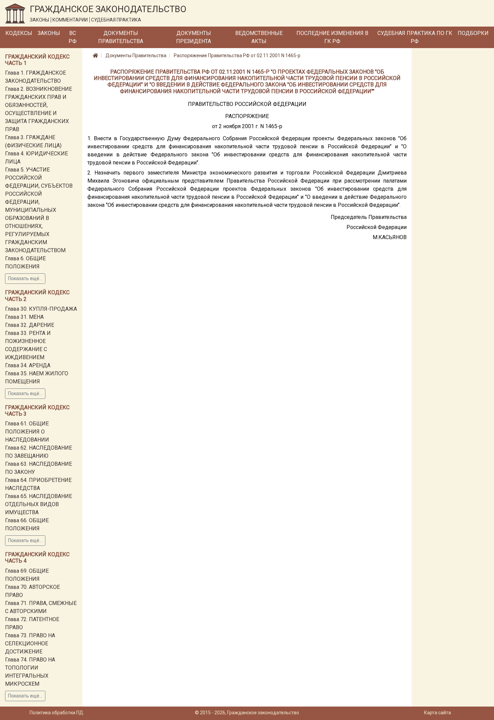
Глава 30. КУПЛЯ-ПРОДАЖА (41, 309)
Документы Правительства (120, 37)
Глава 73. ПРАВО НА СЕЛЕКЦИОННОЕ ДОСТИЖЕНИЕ (30, 643)
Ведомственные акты (259, 37)
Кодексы (18, 33)
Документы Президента (193, 37)
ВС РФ (73, 37)
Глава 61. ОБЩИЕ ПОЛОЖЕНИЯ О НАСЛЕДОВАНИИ (27, 431)
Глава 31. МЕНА (24, 317)
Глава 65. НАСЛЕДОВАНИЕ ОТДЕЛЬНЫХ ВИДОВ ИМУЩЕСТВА (38, 504)
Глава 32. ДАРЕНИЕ (29, 325)
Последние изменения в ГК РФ (332, 37)
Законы (49, 33)
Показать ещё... (25, 278)
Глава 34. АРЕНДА (27, 365)
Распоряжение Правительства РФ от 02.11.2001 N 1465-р (237, 55)
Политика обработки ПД (56, 712)
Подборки (473, 33)
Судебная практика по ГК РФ (414, 37)
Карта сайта (437, 712)
